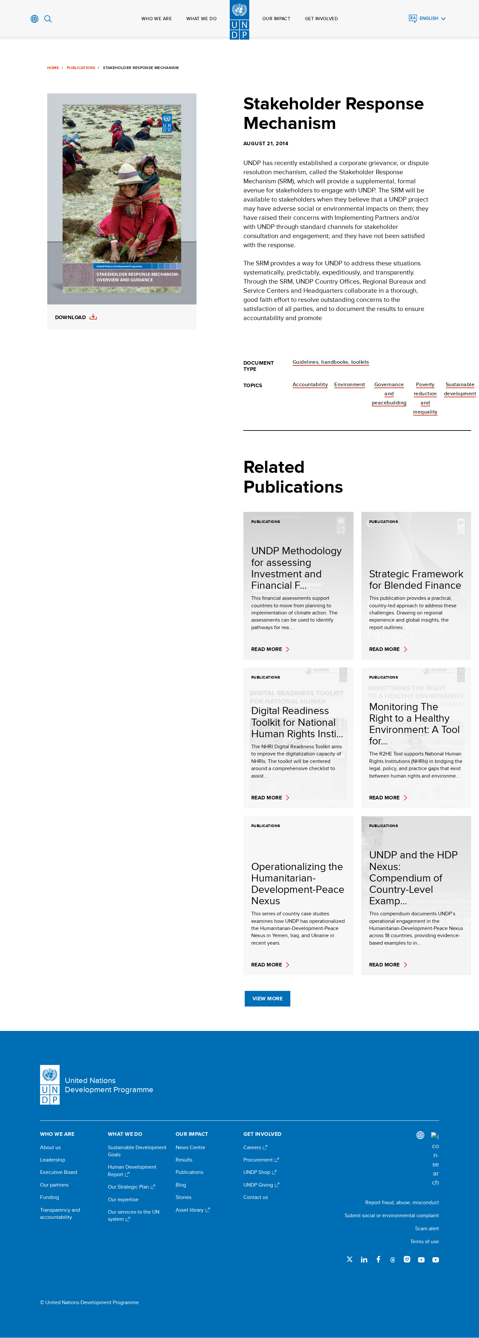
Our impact (276, 18)
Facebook (378, 1259)
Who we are (156, 18)
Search (48, 19)
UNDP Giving (258, 1185)
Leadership (52, 1159)
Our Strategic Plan (129, 1186)
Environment (349, 384)
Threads (392, 1259)
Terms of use (424, 1241)
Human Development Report (132, 1170)
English (429, 18)
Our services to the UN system (133, 1215)
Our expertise (123, 1199)
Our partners (54, 1185)
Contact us (255, 1197)
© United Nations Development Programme (89, 1302)
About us (50, 1147)
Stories (183, 1197)
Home (53, 67)
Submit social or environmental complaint (392, 1215)
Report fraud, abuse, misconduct (402, 1202)
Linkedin (364, 1259)
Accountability (310, 384)
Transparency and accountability (60, 1213)
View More (268, 998)
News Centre (190, 1147)
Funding (49, 1197)
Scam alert (427, 1228)
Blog (181, 1185)
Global (35, 19)
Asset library (190, 1210)
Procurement (258, 1159)
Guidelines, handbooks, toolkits (331, 362)
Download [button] (70, 317)
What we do (201, 18)
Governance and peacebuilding (389, 393)
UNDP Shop (257, 1172)
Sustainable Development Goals (137, 1151)
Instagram (407, 1259)
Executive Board (58, 1172)
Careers (252, 1147)
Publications (81, 67)
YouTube (421, 1259)
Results (184, 1159)
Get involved (321, 18)
